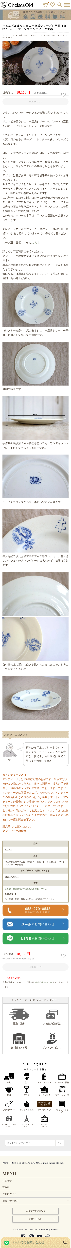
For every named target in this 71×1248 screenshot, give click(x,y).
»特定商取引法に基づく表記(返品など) (18, 958)
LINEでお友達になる (35, 1211)
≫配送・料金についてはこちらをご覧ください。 (27, 889)
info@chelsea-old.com (43, 982)
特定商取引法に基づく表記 (23, 1229)
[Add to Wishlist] (64, 95)
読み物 (5, 1187)
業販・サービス (35, 1201)
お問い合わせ (35, 1219)
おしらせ (7, 1180)
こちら (36, 242)
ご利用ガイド (35, 1194)
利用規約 (54, 1229)
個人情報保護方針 (42, 1229)
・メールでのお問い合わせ (26, 1242)
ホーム (4, 35)
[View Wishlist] (53, 5)
